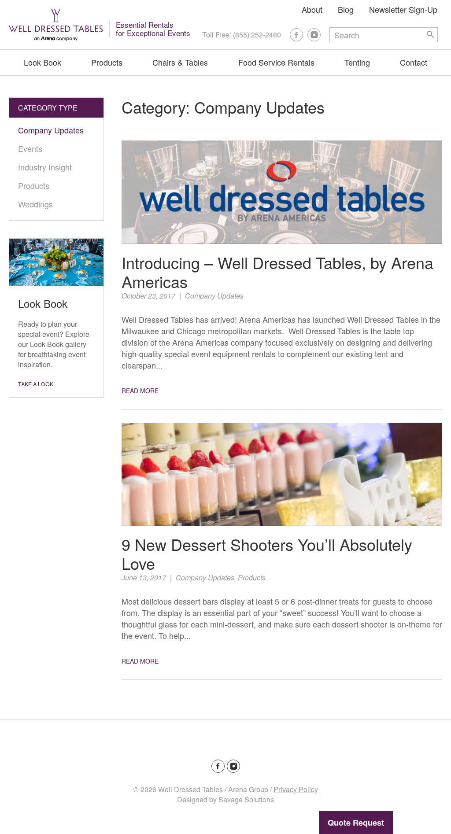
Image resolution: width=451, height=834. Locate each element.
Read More (140, 390)
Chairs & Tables (180, 62)
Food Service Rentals (276, 62)
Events (30, 148)
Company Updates (214, 296)
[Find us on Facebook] (296, 34)
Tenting (357, 62)
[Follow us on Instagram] (314, 34)
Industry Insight (45, 167)
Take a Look (35, 384)
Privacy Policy (296, 789)
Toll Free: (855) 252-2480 (241, 35)
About (312, 9)
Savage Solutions (246, 799)
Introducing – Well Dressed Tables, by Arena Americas (277, 271)
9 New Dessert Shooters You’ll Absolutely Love (267, 553)
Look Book (42, 62)
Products (106, 62)
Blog (346, 9)
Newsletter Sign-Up (403, 9)
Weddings (35, 204)
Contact (413, 62)
